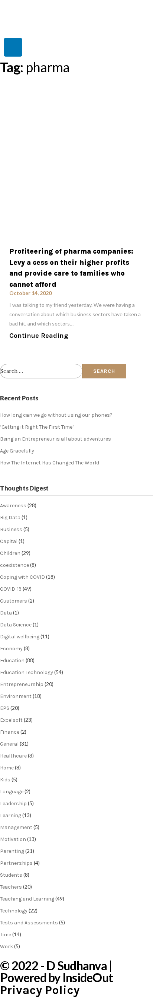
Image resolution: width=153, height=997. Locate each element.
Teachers (11, 887)
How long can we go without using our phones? (56, 415)
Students (11, 875)
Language (11, 791)
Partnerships (16, 863)
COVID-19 (11, 589)
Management (16, 827)
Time (5, 934)
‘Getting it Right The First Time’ (37, 427)
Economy (11, 648)
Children (10, 553)
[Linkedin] (13, 47)
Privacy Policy (39, 990)
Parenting (12, 851)
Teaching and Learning (27, 899)
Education (12, 660)
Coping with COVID (22, 577)
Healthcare (13, 756)
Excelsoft (11, 720)
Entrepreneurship (21, 684)
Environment (16, 696)
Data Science (16, 625)
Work (6, 946)
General (9, 744)
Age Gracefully (17, 451)
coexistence (14, 565)
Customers (13, 601)
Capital (8, 541)
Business (11, 529)
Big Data (10, 517)
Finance (9, 732)
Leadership (13, 803)
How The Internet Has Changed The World (49, 463)
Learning (10, 815)
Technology (13, 911)
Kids (5, 780)
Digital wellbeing (19, 637)
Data (6, 613)
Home (7, 768)
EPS (4, 708)
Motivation (13, 839)
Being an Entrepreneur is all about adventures (55, 439)
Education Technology (26, 672)
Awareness (13, 505)
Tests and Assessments (29, 923)
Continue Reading (38, 335)
